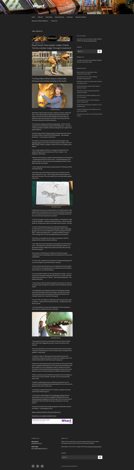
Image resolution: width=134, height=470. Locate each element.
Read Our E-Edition (81, 17)
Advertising (49, 17)
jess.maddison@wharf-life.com (39, 448)
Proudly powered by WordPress (69, 466)
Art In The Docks (55, 124)
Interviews (70, 17)
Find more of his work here (95, 446)
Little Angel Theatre (59, 395)
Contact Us (54, 21)
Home (33, 17)
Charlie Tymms (50, 133)
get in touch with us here (90, 40)
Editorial (40, 17)
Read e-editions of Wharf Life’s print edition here (46, 412)
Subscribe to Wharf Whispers (40, 21)
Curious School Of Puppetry (40, 399)
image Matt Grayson (55, 109)
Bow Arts (45, 124)
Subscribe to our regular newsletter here (44, 416)
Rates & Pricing (59, 17)
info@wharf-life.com (36, 443)
